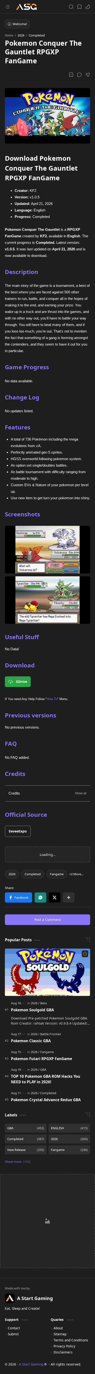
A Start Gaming (31, 1364)
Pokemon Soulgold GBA (32, 1009)
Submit (13, 1334)
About (58, 1328)
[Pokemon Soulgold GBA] (47, 972)
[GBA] (43, 1069)
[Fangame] (56, 874)
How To (52, 699)
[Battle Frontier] (50, 1034)
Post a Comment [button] (47, 919)
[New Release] (26, 1149)
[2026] (12, 874)
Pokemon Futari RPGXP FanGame (41, 1058)
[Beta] (43, 1003)
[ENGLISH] (69, 1128)
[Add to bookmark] (85, 953)
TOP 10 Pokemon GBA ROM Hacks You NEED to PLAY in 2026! (45, 1079)
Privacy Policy (64, 1346)
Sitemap (60, 1334)
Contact (14, 1328)
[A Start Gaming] (29, 6)
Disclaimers (63, 1352)
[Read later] (71, 74)
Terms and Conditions (71, 1340)
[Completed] (32, 874)
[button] (7, 6)
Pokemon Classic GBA (31, 1040)
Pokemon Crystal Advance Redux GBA (46, 1099)
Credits (14, 793)
